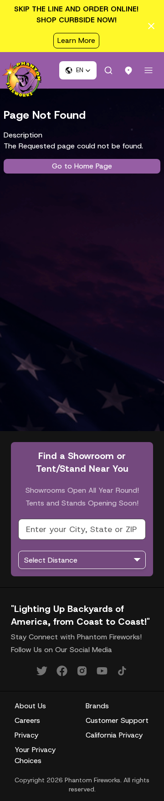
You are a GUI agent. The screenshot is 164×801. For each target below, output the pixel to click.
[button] (78, 70)
